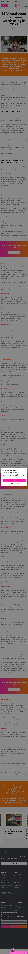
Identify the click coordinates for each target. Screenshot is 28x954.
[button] (14, 483)
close (25, 952)
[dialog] (14, 477)
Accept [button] (14, 480)
